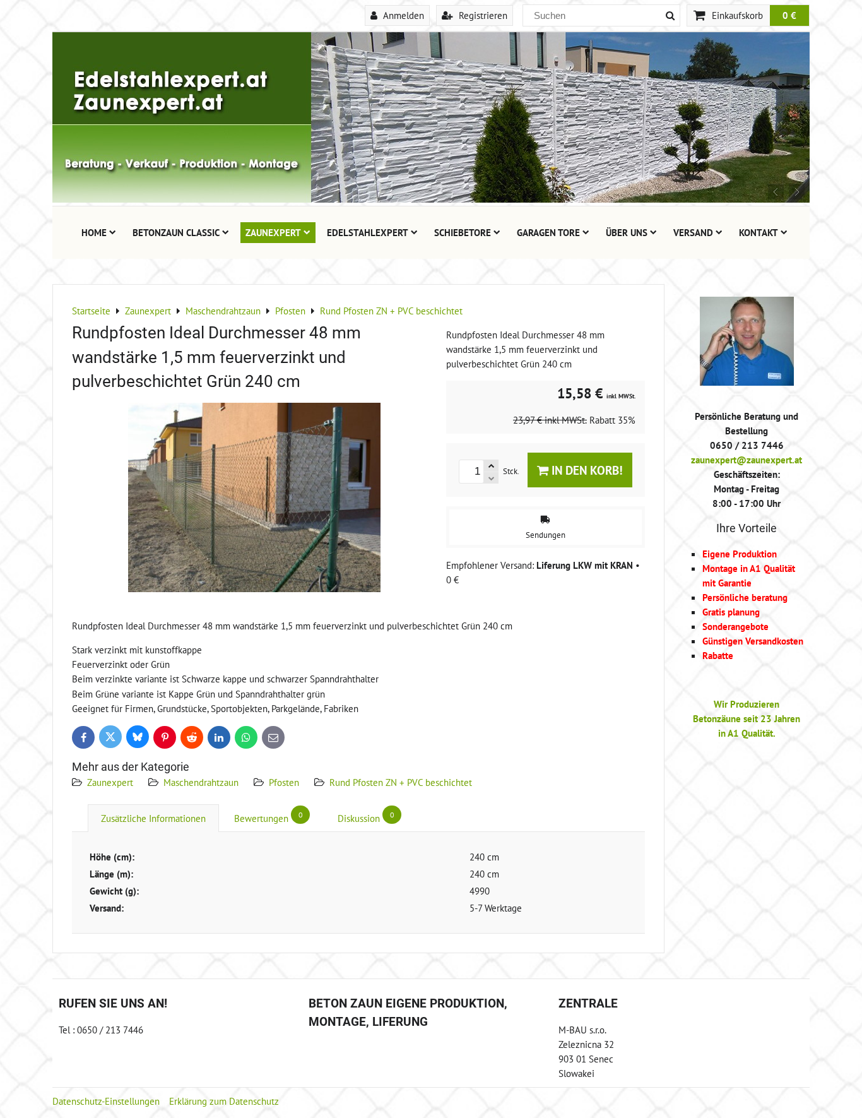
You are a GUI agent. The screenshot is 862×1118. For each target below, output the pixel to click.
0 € (789, 15)
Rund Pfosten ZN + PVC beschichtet (400, 782)
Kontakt (758, 232)
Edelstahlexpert (367, 232)
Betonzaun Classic (176, 232)
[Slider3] (431, 199)
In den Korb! (585, 470)
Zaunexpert (273, 232)
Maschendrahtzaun (201, 782)
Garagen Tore (548, 232)
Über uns (626, 232)
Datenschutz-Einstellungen (106, 1101)
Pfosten (284, 782)
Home (94, 232)
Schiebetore (462, 232)
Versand (693, 232)
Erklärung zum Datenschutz (224, 1101)
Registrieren (481, 15)
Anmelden (402, 15)
